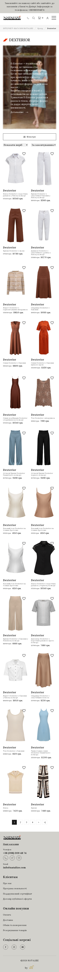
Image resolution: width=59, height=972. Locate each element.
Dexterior (51, 28)
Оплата (7, 914)
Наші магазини (11, 844)
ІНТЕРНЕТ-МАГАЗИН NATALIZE (18, 28)
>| (45, 822)
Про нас (7, 883)
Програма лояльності (15, 888)
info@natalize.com (14, 867)
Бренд (40, 28)
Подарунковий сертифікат (17, 893)
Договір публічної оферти (17, 899)
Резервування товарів (15, 930)
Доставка (8, 920)
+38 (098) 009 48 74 (14, 852)
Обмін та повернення (14, 925)
